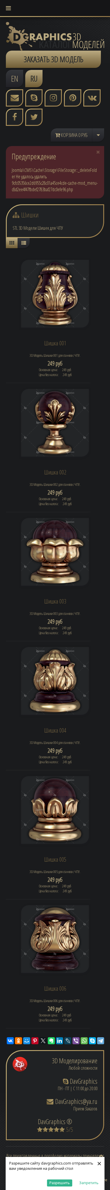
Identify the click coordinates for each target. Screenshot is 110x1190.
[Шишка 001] (55, 293)
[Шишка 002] (55, 422)
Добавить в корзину (57, 364)
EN (14, 78)
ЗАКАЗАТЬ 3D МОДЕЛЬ (53, 59)
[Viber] (75, 1040)
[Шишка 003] (55, 551)
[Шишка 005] (55, 809)
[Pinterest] (34, 1040)
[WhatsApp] (84, 1040)
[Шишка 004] (55, 680)
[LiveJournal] (67, 1040)
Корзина (74, 134)
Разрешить (59, 1182)
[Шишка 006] (55, 938)
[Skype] (92, 1040)
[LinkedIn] (59, 1040)
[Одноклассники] (18, 1040)
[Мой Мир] (26, 1040)
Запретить (89, 1182)
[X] (43, 1040)
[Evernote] (51, 1040)
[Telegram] (100, 1040)
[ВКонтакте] (10, 1040)
